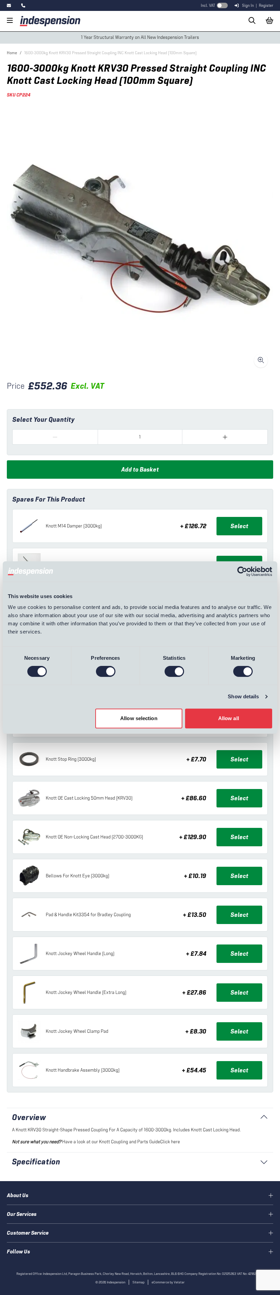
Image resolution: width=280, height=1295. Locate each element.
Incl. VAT (208, 5)
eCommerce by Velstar (168, 1282)
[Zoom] (261, 361)
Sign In (248, 5)
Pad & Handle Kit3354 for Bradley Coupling (88, 915)
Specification (36, 1161)
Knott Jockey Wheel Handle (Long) (80, 953)
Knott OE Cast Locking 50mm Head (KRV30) (89, 798)
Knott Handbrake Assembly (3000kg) (83, 1070)
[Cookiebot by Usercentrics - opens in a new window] (242, 571)
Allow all (228, 718)
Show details (243, 696)
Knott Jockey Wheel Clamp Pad (77, 1031)
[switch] (105, 671)
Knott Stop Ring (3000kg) (71, 759)
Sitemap (138, 1282)
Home (12, 52)
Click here (170, 1142)
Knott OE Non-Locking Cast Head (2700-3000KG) (94, 837)
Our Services (22, 1214)
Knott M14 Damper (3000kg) (74, 526)
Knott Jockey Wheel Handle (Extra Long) (86, 992)
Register (266, 5)
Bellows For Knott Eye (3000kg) (77, 876)
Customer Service (27, 1233)
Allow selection (138, 718)
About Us (17, 1195)
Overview (29, 1117)
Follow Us (18, 1251)
